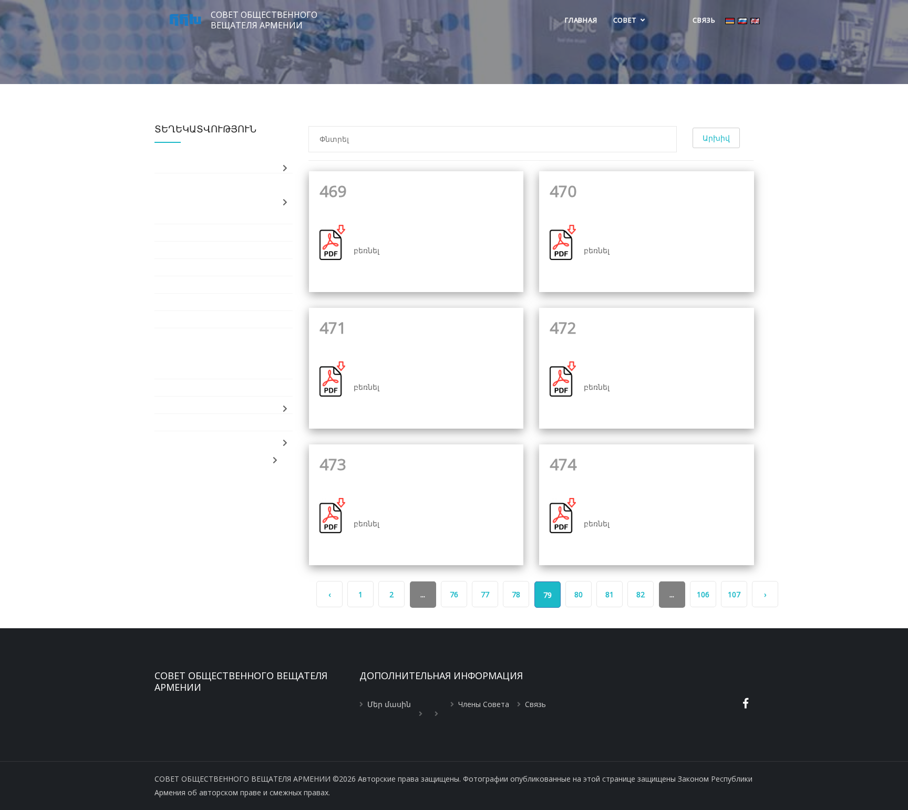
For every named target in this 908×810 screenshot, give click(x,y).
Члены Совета (483, 704)
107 (734, 594)
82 (640, 594)
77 (485, 594)
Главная (581, 20)
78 (516, 594)
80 (578, 594)
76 (454, 594)
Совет (625, 20)
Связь (704, 20)
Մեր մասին (389, 704)
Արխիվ (716, 138)
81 (609, 594)
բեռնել (366, 250)
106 (703, 594)
